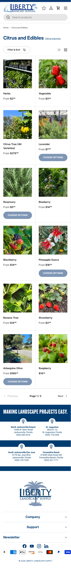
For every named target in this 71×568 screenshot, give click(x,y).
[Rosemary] (17, 182)
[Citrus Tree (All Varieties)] (17, 124)
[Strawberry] (53, 298)
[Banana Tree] (17, 298)
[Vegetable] (53, 73)
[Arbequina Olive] (17, 348)
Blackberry (9, 259)
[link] (14, 396)
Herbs (6, 93)
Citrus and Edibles (20, 28)
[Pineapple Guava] (53, 240)
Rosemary (9, 202)
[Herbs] (17, 73)
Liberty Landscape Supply (39, 561)
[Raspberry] (53, 348)
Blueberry (44, 202)
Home (6, 28)
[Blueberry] (53, 182)
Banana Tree (10, 317)
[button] (58, 8)
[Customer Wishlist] (43, 8)
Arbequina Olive (13, 368)
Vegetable (45, 93)
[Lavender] (53, 124)
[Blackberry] (17, 240)
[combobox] (35, 17)
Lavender (44, 144)
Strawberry (45, 317)
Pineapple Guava (49, 259)
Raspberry (45, 368)
